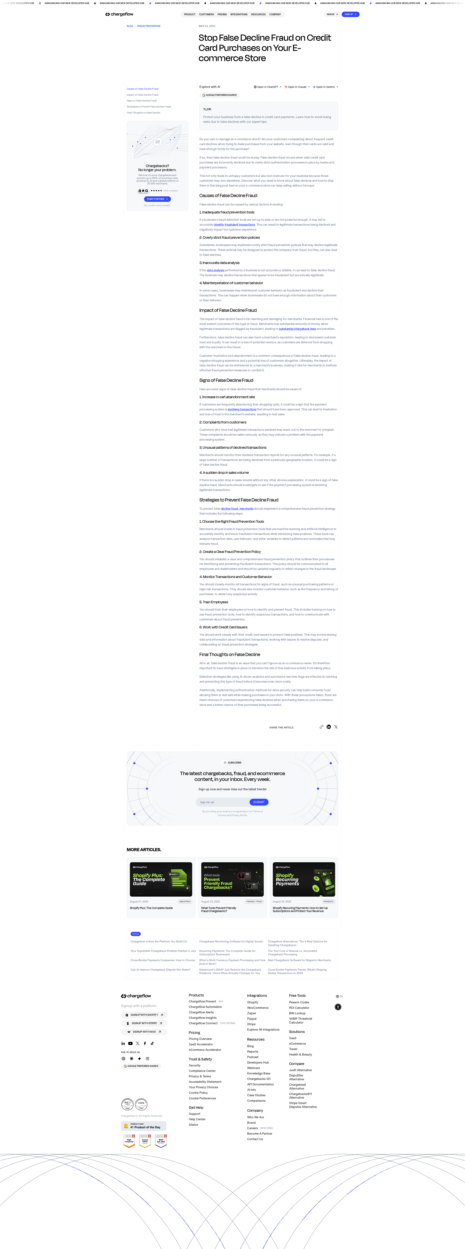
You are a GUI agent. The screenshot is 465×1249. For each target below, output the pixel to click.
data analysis (215, 270)
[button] (339, 996)
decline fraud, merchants (237, 508)
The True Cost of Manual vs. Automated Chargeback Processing (292, 952)
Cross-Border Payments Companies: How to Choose (163, 960)
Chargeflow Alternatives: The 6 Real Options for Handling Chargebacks (297, 943)
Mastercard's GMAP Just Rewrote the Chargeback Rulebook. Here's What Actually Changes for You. (230, 971)
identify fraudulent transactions (234, 224)
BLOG (130, 26)
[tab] (136, 934)
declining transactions (242, 409)
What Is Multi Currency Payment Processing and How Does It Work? (232, 962)
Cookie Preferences (202, 1098)
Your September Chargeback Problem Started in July (163, 951)
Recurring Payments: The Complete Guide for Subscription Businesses (227, 952)
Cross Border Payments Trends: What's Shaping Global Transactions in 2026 (297, 971)
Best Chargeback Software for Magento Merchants (299, 960)
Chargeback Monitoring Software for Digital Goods (231, 941)
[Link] (119, 14)
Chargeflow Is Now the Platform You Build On (159, 941)
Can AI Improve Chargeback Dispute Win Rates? (161, 970)
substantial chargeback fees (297, 329)
